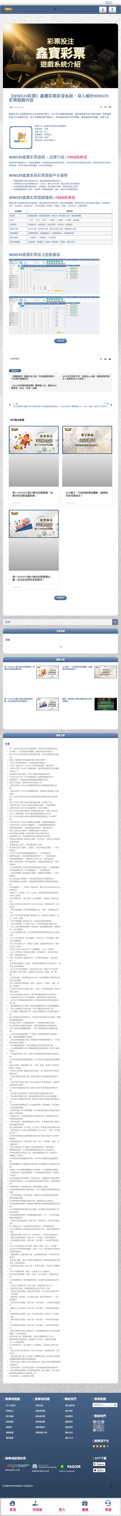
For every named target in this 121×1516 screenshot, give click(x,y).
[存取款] (35, 1503)
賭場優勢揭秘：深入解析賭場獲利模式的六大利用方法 (32, 1150)
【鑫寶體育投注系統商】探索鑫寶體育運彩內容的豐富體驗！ (34, 1006)
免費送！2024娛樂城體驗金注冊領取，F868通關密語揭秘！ (34, 1170)
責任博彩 (69, 1411)
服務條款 (69, 1422)
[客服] (108, 1503)
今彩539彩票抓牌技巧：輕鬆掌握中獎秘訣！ (28, 763)
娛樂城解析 (40, 1427)
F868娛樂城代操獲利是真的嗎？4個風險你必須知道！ (31, 1201)
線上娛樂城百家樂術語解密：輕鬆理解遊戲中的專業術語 (33, 1026)
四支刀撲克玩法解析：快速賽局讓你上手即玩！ (29, 831)
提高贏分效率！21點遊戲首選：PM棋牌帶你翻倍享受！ (32, 1023)
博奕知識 (39, 1405)
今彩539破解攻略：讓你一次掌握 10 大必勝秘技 (29, 1271)
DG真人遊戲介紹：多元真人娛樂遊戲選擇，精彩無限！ (32, 766)
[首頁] (12, 1503)
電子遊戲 (9, 1416)
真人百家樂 (10, 1405)
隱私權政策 (70, 1405)
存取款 (37, 1510)
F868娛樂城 (77, 157)
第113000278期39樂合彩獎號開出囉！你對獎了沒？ (31, 802)
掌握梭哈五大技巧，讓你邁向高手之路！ (26, 845)
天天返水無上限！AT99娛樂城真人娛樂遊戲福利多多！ (32, 777)
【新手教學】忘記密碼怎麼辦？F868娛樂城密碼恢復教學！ (34, 1367)
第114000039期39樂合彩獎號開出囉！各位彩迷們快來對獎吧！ (31, 578)
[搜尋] (115, 622)
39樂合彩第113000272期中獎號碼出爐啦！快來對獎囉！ (33, 805)
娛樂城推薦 (40, 1422)
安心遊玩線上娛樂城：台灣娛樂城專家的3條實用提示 (31, 879)
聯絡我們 (69, 1427)
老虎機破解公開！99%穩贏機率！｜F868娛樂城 (29, 870)
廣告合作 (69, 1432)
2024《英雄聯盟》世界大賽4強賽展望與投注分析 (30, 814)
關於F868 (69, 1438)
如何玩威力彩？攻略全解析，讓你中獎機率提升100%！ (32, 1336)
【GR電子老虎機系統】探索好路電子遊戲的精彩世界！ (32, 1093)
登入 (62, 1510)
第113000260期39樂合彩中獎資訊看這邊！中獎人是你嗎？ (34, 811)
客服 (108, 1510)
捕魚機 (9, 1427)
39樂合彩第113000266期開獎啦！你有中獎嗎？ (29, 808)
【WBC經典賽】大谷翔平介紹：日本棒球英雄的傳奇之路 (33, 924)
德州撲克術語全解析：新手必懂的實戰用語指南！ (30, 774)
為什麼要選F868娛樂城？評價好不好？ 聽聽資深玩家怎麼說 (34, 1178)
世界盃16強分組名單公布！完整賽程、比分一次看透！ (32, 949)
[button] (55, 9)
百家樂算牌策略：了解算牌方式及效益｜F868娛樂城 (31, 859)
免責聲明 (69, 1416)
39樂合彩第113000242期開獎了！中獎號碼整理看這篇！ (33, 825)
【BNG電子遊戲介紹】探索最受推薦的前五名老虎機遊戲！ (33, 1096)
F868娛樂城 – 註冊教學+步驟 (21, 1376)
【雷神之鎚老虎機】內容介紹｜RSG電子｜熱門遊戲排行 (32, 1237)
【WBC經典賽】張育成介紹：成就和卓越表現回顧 (30, 921)
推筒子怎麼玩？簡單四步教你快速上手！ (26, 782)
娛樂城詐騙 (40, 1411)
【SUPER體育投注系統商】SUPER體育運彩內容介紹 (31, 1009)
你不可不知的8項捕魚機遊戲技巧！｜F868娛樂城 (30, 853)
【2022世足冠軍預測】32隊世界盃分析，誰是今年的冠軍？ (34, 969)
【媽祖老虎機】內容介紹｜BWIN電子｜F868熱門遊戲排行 (33, 1235)
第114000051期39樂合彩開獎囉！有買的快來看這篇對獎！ (32, 494)
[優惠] (85, 1503)
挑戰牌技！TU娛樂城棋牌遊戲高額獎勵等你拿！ (29, 780)
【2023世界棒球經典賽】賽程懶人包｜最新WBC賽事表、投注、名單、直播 (34, 386)
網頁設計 (29, 1486)
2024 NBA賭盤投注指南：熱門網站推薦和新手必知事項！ (33, 994)
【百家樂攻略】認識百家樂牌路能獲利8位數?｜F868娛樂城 (34, 867)
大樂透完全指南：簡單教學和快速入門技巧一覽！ (30, 1288)
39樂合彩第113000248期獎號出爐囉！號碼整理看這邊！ (33, 822)
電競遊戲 (9, 1432)
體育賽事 (9, 1438)
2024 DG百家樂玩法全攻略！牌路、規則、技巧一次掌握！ (33, 1246)
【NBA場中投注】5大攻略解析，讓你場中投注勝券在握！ (33, 997)
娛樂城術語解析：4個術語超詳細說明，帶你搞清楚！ (31, 828)
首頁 (12, 1510)
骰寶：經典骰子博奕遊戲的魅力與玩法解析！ (28, 760)
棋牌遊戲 (9, 1422)
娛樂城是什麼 (41, 1432)
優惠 (85, 1510)
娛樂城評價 (40, 1416)
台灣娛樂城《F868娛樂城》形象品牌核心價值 (28, 1187)
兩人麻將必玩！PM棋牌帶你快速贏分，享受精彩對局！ (32, 1226)
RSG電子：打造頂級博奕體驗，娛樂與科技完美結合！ (77, 668)
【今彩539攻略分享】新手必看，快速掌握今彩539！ (31, 1286)
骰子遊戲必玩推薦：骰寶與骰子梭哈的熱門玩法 (29, 833)
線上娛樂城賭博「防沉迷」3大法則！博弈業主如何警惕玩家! (34, 1127)
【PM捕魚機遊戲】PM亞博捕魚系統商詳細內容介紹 (31, 1045)
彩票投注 (9, 1411)
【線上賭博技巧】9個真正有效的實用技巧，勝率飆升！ (32, 1147)
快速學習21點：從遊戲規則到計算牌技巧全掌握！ (30, 836)
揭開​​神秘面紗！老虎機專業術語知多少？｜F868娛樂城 (32, 856)
